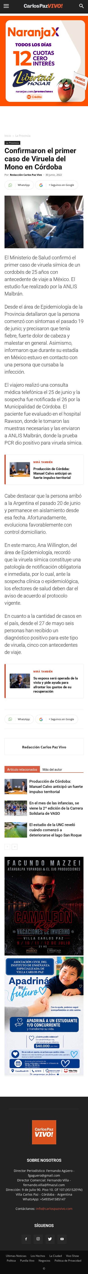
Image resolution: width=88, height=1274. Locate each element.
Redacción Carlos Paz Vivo (26, 174)
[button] (81, 6)
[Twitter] (50, 1239)
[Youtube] (62, 1239)
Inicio (8, 136)
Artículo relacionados (22, 769)
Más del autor (52, 769)
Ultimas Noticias (16, 1256)
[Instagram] (38, 1239)
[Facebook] (26, 1239)
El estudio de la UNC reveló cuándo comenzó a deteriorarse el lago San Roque (55, 829)
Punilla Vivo (27, 1260)
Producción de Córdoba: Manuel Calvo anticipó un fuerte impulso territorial (52, 473)
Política (11, 1260)
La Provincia (22, 136)
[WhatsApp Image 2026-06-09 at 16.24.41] (44, 954)
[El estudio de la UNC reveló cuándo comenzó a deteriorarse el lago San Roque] (16, 830)
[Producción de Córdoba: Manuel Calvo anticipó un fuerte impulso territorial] (16, 786)
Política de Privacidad (68, 1260)
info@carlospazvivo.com (54, 1208)
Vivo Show (72, 1256)
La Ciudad (55, 1256)
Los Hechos (38, 1256)
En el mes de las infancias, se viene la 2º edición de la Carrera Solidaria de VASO (56, 808)
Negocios (44, 1260)
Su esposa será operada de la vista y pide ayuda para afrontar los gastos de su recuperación (55, 685)
